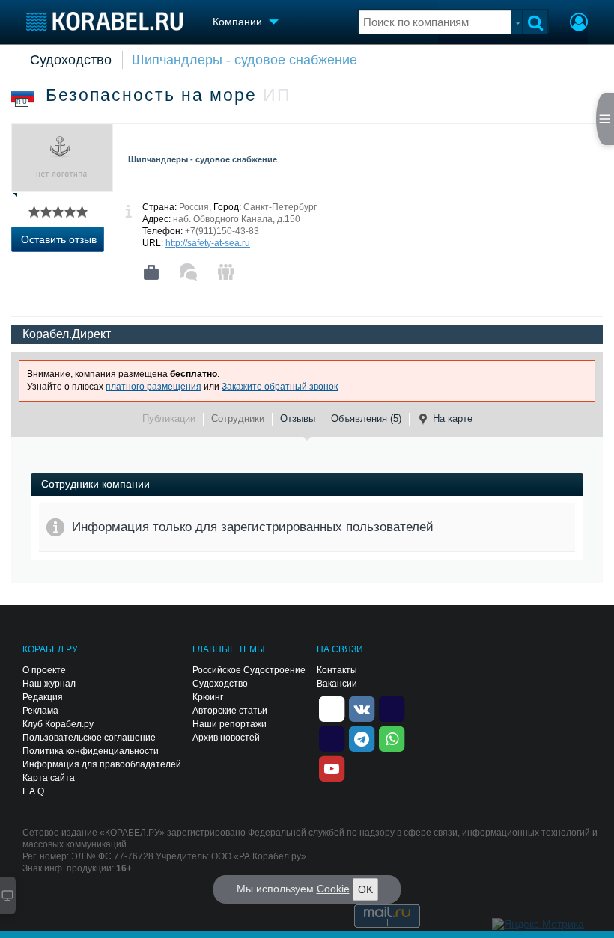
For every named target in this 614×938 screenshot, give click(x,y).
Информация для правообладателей (101, 764)
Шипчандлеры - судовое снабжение (244, 59)
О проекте (44, 670)
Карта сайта (48, 778)
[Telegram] (362, 737)
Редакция (42, 697)
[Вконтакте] (362, 707)
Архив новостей (226, 737)
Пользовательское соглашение (89, 737)
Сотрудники (237, 418)
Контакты (337, 670)
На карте (452, 418)
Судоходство (71, 59)
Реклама (40, 710)
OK (365, 889)
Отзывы (297, 418)
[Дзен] (332, 707)
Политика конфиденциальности (90, 751)
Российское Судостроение (249, 670)
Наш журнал (49, 683)
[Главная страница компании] (151, 272)
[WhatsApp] (392, 737)
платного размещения (153, 386)
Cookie (333, 889)
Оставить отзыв (59, 239)
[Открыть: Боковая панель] (605, 119)
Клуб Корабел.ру (58, 724)
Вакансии (337, 683)
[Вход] (579, 24)
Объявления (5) (366, 418)
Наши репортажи (229, 724)
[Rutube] (392, 707)
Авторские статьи (229, 710)
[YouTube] (332, 767)
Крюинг (207, 697)
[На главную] (104, 21)
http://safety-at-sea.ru (207, 243)
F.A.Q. (34, 791)
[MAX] (332, 737)
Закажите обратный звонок (280, 386)
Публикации (168, 418)
